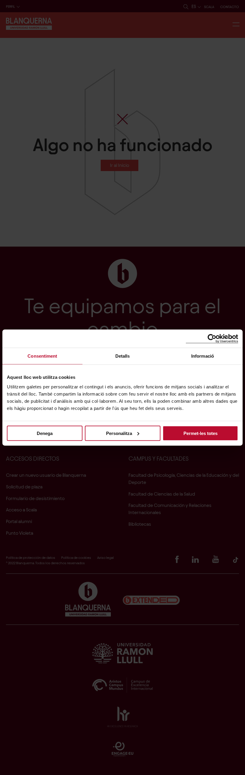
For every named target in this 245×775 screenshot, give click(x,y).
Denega (45, 433)
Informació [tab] (202, 356)
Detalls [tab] (122, 356)
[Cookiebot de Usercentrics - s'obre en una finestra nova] (212, 338)
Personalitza (119, 433)
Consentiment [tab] (42, 356)
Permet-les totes (200, 433)
